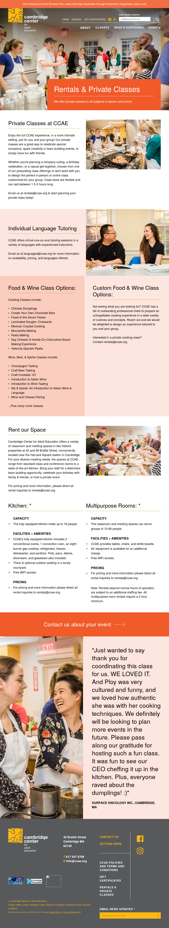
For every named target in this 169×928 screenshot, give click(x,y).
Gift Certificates (94, 19)
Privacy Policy (54, 912)
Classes (102, 27)
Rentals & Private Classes (108, 891)
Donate (155, 27)
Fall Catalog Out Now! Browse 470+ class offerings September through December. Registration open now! (84, 4)
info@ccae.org (76, 861)
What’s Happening (129, 27)
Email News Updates (130, 15)
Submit (149, 19)
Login (65, 19)
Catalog (76, 19)
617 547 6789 (75, 857)
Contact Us (109, 837)
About (85, 27)
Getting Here (111, 844)
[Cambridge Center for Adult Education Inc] (53, 881)
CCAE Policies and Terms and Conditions (112, 866)
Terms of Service (70, 912)
